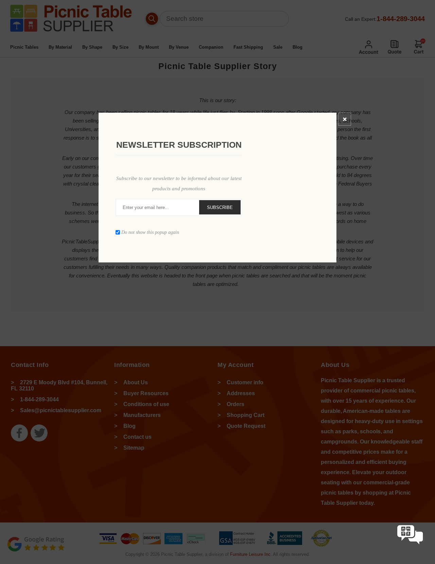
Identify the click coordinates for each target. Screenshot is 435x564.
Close (344, 119)
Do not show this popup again (150, 232)
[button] (410, 551)
